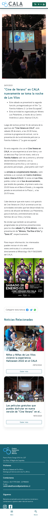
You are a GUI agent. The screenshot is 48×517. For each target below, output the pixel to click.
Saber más (24, 371)
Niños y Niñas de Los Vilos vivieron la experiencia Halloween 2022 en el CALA (21, 357)
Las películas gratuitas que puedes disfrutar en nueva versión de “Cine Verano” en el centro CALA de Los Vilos (23, 408)
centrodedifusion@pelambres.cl (16, 486)
